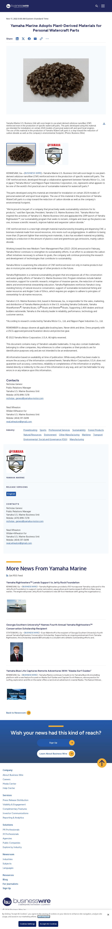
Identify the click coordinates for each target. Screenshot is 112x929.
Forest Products (96, 430)
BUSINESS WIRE (33, 173)
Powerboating (30, 430)
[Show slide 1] (21, 154)
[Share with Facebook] (29, 39)
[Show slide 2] (53, 154)
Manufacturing (77, 439)
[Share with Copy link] (41, 39)
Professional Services (59, 430)
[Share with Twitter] (23, 39)
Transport (98, 434)
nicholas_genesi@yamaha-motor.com (24, 398)
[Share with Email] (35, 39)
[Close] (108, 914)
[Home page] (17, 6)
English (11, 494)
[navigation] (103, 6)
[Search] (96, 6)
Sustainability (79, 430)
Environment (50, 434)
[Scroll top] (102, 763)
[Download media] (104, 123)
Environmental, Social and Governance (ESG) (45, 439)
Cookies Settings (27, 924)
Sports (43, 430)
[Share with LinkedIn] (17, 39)
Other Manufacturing (69, 434)
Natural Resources (32, 434)
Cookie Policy (44, 916)
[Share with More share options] (47, 39)
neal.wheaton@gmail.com (19, 421)
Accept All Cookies (48, 924)
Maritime (86, 434)
